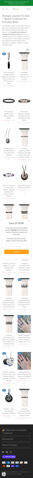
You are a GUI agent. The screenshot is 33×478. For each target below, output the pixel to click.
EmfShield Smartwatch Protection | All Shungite (24, 76)
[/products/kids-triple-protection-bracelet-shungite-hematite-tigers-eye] (24, 100)
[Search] (6, 9)
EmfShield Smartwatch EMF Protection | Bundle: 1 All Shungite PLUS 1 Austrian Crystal (8, 339)
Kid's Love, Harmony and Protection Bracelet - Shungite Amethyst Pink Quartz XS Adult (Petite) (9, 191)
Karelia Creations (12, 472)
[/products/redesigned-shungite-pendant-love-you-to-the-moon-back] (8, 361)
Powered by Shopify (15, 474)
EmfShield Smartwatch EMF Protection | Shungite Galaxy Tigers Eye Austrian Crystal (24, 153)
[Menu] (3, 9)
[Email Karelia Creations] (4, 452)
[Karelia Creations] (16, 9)
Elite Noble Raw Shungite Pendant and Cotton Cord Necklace (8, 152)
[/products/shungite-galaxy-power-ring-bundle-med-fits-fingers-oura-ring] (24, 361)
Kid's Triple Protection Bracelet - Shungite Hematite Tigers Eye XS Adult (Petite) (24, 116)
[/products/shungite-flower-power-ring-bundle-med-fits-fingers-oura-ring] (24, 324)
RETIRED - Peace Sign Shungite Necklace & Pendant (9, 411)
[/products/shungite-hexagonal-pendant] (8, 61)
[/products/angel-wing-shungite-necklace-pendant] (24, 174)
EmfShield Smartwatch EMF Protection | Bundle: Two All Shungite (24, 267)
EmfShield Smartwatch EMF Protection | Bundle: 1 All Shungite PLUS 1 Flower (24, 303)
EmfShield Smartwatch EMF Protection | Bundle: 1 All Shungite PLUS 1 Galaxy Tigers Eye (8, 303)
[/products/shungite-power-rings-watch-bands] (24, 61)
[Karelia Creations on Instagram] (12, 452)
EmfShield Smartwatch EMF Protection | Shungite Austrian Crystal (24, 412)
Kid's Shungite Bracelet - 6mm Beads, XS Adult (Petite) (9, 115)
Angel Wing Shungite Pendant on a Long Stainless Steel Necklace (8, 267)
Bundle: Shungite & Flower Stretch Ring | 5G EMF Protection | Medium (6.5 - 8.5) (24, 338)
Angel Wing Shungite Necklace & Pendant (24, 186)
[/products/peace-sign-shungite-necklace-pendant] (9, 398)
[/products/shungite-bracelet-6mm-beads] (8, 100)
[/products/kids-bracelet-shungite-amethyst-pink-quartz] (8, 174)
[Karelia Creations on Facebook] (8, 452)
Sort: (27, 50)
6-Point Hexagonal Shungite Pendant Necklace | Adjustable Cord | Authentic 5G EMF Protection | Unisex (8, 78)
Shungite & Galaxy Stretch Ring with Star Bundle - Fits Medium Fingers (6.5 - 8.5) (24, 375)
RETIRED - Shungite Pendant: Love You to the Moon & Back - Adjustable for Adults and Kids (8, 376)
